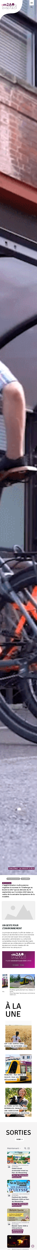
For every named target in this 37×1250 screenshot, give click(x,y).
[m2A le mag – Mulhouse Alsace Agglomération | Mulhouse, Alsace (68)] (14, 6)
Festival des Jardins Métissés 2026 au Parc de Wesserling (20, 1199)
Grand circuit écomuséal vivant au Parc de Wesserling (20, 1171)
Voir (18, 1139)
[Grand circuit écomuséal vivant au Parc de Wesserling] (18, 1157)
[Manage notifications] (32, 1246)
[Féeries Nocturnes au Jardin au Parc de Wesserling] (18, 1241)
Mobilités (26, 879)
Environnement (14, 879)
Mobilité (16, 965)
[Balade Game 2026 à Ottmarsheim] (18, 1215)
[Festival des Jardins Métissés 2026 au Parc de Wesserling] (18, 1186)
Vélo (23, 965)
